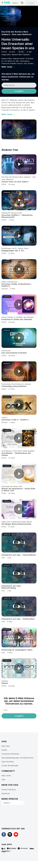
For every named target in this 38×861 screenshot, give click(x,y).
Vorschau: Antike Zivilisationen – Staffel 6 (17, 285)
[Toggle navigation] (2, 2)
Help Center (6, 776)
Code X (4, 417)
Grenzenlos (6, 351)
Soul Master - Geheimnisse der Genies (16, 454)
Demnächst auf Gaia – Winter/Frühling (12, 587)
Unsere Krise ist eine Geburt (15, 182)
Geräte (4, 750)
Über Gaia (6, 746)
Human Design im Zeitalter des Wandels (18, 317)
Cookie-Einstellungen (10, 766)
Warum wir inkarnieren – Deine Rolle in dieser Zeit (18, 490)
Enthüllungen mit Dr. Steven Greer (15, 248)
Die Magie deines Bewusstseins (16, 524)
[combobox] (13, 803)
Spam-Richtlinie (8, 762)
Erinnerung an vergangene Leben (17, 650)
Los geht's (19, 91)
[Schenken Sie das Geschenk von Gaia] (22, 3)
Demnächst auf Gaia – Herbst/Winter (19, 555)
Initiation (5, 681)
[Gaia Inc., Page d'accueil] (7, 2)
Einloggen (31, 3)
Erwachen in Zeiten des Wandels (17, 319)
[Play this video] (19, 164)
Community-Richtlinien (10, 754)
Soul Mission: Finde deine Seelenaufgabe (18, 451)
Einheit (5, 683)
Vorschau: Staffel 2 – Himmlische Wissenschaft (17, 216)
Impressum (6, 793)
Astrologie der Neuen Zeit (12, 486)
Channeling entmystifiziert (14, 386)
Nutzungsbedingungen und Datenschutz (17, 758)
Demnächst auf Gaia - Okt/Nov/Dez (18, 619)
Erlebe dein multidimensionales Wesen (17, 522)
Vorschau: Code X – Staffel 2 (15, 420)
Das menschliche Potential (14, 353)
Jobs (3, 779)
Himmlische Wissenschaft (12, 213)
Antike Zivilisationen (10, 282)
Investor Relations (9, 789)
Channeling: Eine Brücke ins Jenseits (16, 384)
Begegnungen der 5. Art (13, 251)
